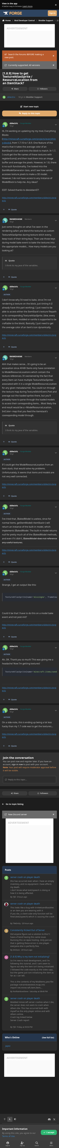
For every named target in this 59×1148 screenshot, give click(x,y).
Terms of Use (8, 1136)
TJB (14, 897)
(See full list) (48, 1037)
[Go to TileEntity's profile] (6, 904)
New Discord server (17, 814)
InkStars (16, 950)
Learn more (5, 5)
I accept (50, 1132)
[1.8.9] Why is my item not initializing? (30, 956)
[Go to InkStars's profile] (6, 931)
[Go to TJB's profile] (6, 878)
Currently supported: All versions (24, 65)
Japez (7, 1046)
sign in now (17, 764)
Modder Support (34, 97)
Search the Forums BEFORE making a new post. (24, 56)
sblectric (11, 97)
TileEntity (17, 923)
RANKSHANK (16, 219)
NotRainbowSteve (20, 991)
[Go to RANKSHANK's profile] (5, 220)
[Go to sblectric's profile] (4, 97)
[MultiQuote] (4, 209)
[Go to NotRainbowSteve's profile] (6, 957)
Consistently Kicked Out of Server (27, 930)
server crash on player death (25, 877)
